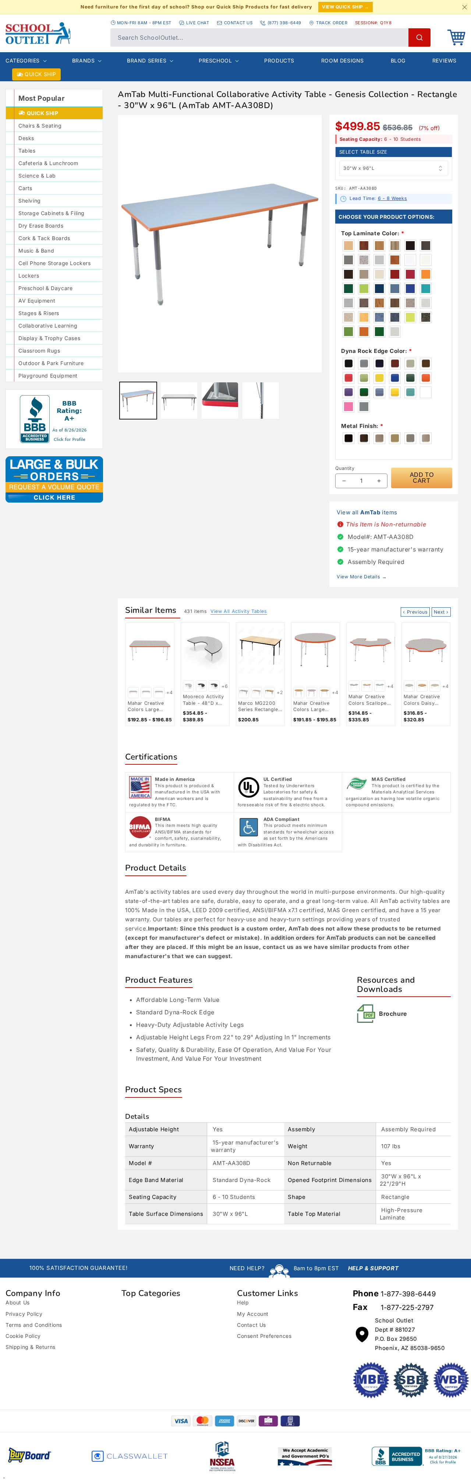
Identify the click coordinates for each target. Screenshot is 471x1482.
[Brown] (426, 363)
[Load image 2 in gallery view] (179, 400)
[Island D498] (364, 288)
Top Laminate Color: (372, 233)
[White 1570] (410, 260)
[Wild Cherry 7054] (395, 260)
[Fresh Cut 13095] (349, 331)
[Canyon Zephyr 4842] (410, 303)
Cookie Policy (23, 1336)
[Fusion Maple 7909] (349, 245)
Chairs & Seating (40, 125)
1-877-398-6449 (408, 1294)
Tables (27, 150)
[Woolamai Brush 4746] (379, 317)
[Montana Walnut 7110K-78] (395, 303)
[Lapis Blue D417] (410, 288)
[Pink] (349, 406)
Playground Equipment (48, 375)
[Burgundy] (395, 363)
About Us (18, 1302)
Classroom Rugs (39, 350)
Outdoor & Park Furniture (51, 363)
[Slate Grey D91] (426, 245)
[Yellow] (379, 378)
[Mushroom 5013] (349, 303)
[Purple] (349, 392)
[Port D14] (395, 274)
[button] (456, 37)
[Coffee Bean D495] (349, 274)
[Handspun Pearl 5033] (395, 331)
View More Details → (362, 576)
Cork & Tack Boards (44, 238)
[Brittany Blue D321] (395, 288)
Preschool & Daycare (45, 288)
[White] (426, 392)
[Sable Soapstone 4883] (364, 303)
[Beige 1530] (379, 274)
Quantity (344, 468)
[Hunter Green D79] (349, 288)
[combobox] (270, 37)
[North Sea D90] (349, 260)
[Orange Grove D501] (426, 274)
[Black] (349, 363)
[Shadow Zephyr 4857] (426, 303)
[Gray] (364, 363)
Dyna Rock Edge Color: (376, 350)
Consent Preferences (264, 1336)
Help (243, 1302)
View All (238, 611)
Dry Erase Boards (41, 225)
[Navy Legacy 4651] (395, 317)
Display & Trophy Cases (49, 338)
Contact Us (251, 1325)
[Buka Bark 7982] (395, 245)
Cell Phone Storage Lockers (54, 263)
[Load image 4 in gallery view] (260, 400)
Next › (441, 612)
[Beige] (410, 363)
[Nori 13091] (379, 331)
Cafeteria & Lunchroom (48, 163)
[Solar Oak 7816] (379, 245)
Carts (25, 188)
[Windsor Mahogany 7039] (364, 245)
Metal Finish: (362, 425)
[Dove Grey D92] (379, 260)
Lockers (28, 275)
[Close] (464, 7)
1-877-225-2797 (407, 1307)
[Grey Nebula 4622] (364, 260)
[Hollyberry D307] (410, 274)
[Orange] (426, 378)
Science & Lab (37, 175)
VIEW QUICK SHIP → (345, 7)
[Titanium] (410, 438)
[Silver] (364, 406)
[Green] (364, 392)
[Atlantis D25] (379, 288)
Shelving (29, 200)
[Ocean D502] (426, 288)
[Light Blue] (379, 392)
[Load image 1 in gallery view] (138, 400)
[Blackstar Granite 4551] (426, 317)
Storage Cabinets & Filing (51, 213)
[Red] (349, 378)
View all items (367, 512)
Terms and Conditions (34, 1325)
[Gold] (395, 392)
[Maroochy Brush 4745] (364, 317)
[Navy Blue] (379, 363)
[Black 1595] (410, 245)
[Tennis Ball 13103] (410, 317)
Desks (26, 138)
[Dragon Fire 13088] (364, 331)
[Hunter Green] (410, 378)
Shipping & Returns (31, 1347)
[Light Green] (364, 378)
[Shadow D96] (364, 274)
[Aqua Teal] (410, 392)
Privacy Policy (24, 1314)
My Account (253, 1314)
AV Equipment (36, 300)
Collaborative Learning (47, 325)
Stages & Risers (38, 313)
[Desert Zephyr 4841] (349, 317)
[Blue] (395, 378)
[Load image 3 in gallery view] (219, 400)
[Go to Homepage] (54, 33)
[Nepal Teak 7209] (379, 303)
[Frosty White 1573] (426, 260)
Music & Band (36, 250)
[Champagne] (426, 438)
